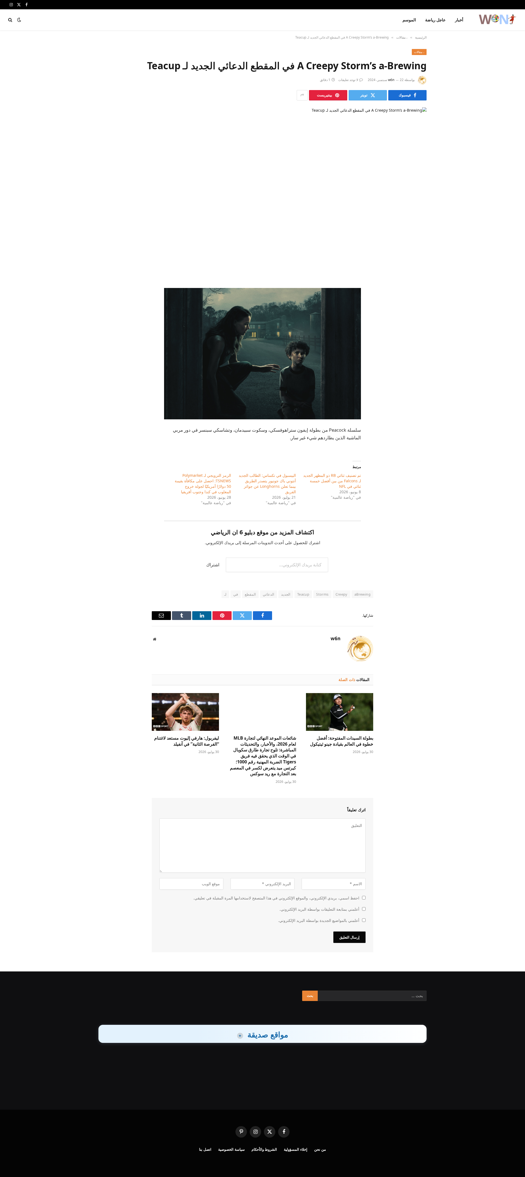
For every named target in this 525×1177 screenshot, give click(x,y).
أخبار (459, 19)
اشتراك (212, 565)
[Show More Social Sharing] (302, 95)
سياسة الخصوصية (231, 1149)
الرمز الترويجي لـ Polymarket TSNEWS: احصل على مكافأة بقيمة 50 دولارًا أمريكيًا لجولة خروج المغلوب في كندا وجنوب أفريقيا (203, 483)
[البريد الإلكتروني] (417, 347)
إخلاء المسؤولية (295, 1149)
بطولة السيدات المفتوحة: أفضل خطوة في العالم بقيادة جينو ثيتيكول (341, 741)
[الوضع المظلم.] (19, 20)
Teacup (303, 594)
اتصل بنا (205, 1149)
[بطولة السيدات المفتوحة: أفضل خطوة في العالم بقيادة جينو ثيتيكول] (339, 712)
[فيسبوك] (417, 291)
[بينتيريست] (417, 333)
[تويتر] (417, 305)
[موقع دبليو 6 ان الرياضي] (497, 19)
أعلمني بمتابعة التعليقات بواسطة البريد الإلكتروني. (319, 909)
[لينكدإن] (417, 319)
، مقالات (419, 52)
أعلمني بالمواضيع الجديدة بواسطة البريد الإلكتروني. (318, 920)
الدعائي (268, 594)
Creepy (342, 594)
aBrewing (362, 594)
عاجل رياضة (435, 19)
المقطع (250, 594)
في (235, 594)
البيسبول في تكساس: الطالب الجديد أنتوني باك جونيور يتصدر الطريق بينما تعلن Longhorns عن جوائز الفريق (267, 483)
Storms (322, 594)
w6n (391, 79)
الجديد (285, 594)
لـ (225, 594)
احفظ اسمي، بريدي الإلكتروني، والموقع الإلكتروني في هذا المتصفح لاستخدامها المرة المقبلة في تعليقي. (276, 898)
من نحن (320, 1149)
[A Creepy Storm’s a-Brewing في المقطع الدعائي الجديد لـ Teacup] (262, 185)
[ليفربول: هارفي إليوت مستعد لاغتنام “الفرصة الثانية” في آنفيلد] (185, 712)
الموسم (409, 19)
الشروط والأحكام (264, 1149)
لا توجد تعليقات (348, 79)
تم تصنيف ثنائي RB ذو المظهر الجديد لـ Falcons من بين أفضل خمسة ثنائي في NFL (332, 481)
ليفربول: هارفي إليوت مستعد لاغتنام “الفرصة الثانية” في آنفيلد (186, 741)
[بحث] (10, 20)
